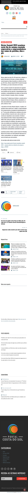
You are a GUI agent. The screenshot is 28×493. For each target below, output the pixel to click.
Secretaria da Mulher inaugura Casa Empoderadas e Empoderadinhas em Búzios (18, 267)
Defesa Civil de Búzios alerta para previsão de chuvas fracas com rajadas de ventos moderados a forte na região (19, 253)
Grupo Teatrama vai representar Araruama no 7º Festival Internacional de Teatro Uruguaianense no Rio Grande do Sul (13, 382)
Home (2, 33)
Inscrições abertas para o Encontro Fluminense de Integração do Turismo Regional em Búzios (6, 169)
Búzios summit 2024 (13, 192)
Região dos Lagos (6, 457)
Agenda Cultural (6, 459)
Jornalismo (7, 56)
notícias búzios (20, 192)
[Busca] (12, 22)
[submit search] (25, 22)
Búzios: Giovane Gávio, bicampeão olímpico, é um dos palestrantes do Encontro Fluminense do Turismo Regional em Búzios (18, 169)
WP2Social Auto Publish (10, 492)
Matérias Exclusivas (6, 462)
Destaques (8, 42)
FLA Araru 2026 (6, 453)
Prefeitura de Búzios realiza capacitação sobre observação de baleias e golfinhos (6, 184)
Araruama (5, 455)
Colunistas (5, 461)
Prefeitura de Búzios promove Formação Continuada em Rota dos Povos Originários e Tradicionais (19, 260)
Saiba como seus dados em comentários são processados (13, 320)
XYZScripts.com (19, 492)
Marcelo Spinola (6, 388)
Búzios (6, 33)
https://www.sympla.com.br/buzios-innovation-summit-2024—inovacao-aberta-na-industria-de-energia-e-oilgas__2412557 (13, 145)
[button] (26, 27)
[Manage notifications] (24, 490)
